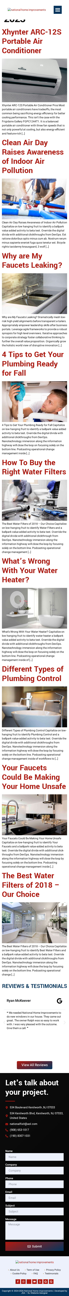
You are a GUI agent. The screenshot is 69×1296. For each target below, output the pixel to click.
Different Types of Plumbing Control (32, 674)
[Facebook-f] (18, 1281)
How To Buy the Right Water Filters (34, 467)
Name (9, 1151)
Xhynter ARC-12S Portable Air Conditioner (32, 41)
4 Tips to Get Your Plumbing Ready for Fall (33, 364)
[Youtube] (34, 1281)
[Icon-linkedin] (29, 1281)
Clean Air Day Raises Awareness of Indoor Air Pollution (33, 156)
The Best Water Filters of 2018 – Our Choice (31, 885)
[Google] (45, 1281)
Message (10, 1219)
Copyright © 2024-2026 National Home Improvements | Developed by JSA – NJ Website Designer (34, 1292)
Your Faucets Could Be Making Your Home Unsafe (34, 777)
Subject (10, 1206)
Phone (9, 1178)
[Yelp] (40, 1281)
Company (11, 1165)
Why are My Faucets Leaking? (32, 261)
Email (8, 1192)
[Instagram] (23, 1281)
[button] (58, 10)
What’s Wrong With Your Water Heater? (30, 570)
